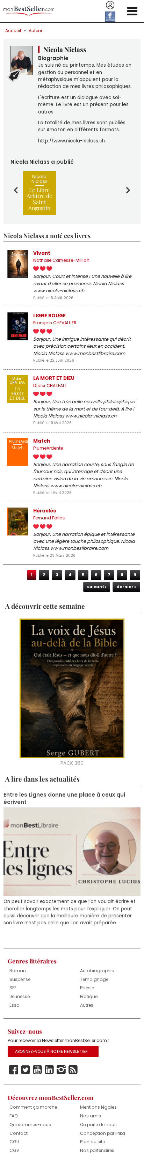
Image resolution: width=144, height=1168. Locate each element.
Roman (17, 971)
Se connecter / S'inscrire (110, 5)
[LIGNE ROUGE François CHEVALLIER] (17, 326)
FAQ (13, 1116)
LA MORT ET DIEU (53, 378)
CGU (14, 1142)
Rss (73, 1070)
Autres (86, 1005)
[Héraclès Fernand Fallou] (17, 521)
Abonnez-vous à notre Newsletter (51, 1051)
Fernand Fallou (49, 518)
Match (41, 441)
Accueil (13, 31)
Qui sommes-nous (30, 1125)
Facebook (13, 1070)
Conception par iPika (102, 1133)
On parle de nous (98, 1125)
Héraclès (44, 511)
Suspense (19, 979)
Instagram (61, 1070)
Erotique (89, 996)
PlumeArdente (48, 448)
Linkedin (49, 1070)
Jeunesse (19, 996)
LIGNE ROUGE (49, 315)
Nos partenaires (97, 1150)
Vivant (41, 253)
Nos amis (90, 1116)
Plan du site (92, 1142)
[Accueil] (28, 11)
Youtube (37, 1070)
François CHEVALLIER (55, 323)
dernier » (126, 587)
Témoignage (94, 979)
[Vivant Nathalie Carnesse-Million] (17, 264)
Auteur (35, 31)
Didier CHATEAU (49, 386)
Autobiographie (97, 971)
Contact (18, 1133)
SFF (12, 988)
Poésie (87, 988)
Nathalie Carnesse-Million (61, 260)
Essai (15, 1005)
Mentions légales (98, 1107)
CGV (14, 1150)
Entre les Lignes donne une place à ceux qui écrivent (64, 798)
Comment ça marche (33, 1107)
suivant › (96, 587)
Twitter (25, 1070)
